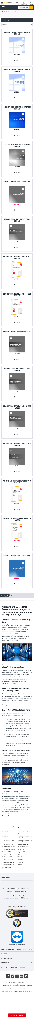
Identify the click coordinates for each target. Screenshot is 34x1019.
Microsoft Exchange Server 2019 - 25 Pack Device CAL (17, 444)
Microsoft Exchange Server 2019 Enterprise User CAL (17, 482)
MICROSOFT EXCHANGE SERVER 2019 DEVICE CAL (17, 331)
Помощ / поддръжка (11, 982)
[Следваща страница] (4, 595)
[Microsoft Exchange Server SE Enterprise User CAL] (17, 120)
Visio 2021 (20, 854)
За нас (26, 982)
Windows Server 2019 (7, 844)
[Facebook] (8, 976)
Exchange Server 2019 (7, 862)
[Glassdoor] (17, 976)
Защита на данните (6, 985)
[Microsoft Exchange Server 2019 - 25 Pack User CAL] (17, 307)
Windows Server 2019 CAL (8, 849)
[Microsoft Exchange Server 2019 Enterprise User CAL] (17, 493)
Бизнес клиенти (6, 981)
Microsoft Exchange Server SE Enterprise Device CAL (17, 145)
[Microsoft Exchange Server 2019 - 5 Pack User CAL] (17, 232)
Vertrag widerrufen (18, 1015)
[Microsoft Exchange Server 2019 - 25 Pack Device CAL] (17, 456)
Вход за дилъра (14, 981)
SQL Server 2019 (6, 854)
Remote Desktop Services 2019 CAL (24, 840)
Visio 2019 (20, 857)
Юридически (22, 981)
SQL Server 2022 (6, 852)
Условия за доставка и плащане (12, 984)
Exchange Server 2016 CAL (23, 832)
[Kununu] (21, 976)
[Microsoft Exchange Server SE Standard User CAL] (17, 45)
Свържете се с (20, 982)
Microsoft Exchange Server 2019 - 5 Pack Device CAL (17, 369)
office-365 (29, 981)
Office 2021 (4, 832)
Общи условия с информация (18, 985)
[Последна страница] (8, 595)
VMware (19, 864)
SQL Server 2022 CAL (7, 857)
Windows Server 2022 (7, 840)
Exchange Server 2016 (7, 864)
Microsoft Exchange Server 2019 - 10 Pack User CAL (17, 257)
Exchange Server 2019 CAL (7, 868)
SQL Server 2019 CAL (7, 859)
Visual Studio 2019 (22, 846)
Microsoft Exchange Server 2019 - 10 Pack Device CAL (17, 407)
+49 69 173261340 (17, 896)
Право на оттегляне (24, 984)
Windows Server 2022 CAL (8, 846)
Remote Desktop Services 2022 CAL (24, 836)
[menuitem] (30, 3)
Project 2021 (21, 849)
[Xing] (12, 976)
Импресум (29, 985)
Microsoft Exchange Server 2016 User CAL (17, 556)
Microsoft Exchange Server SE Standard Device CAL (17, 70)
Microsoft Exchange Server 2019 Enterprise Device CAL (17, 519)
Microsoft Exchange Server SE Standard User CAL (17, 33)
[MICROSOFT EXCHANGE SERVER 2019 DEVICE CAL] (17, 344)
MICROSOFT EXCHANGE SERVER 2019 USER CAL (17, 182)
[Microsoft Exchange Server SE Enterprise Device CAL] (17, 157)
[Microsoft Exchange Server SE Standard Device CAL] (17, 82)
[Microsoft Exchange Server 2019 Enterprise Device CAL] (17, 531)
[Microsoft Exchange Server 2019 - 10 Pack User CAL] (17, 269)
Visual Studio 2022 (22, 844)
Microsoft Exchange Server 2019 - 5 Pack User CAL (17, 220)
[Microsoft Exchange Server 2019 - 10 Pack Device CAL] (17, 419)
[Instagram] (26, 976)
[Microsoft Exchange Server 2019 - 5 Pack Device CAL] (17, 381)
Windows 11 (20, 859)
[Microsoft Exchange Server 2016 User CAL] (17, 568)
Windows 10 (20, 862)
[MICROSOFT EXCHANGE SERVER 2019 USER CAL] (17, 194)
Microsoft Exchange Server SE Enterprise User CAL (17, 108)
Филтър (6, 20)
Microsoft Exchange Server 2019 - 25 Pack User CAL (17, 295)
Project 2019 (21, 852)
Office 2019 (4, 836)
